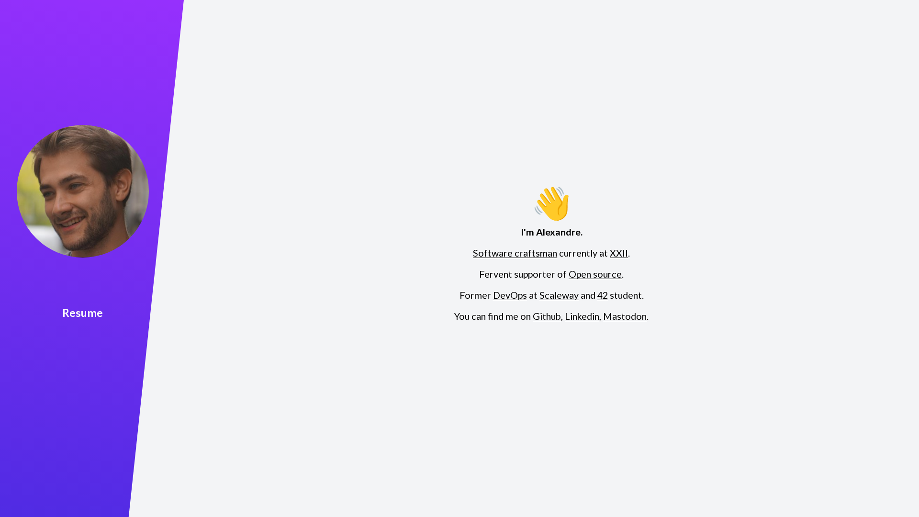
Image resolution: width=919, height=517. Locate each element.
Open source (595, 274)
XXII (619, 253)
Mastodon (625, 316)
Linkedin (582, 316)
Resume (82, 312)
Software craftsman (515, 253)
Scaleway (559, 295)
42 (602, 295)
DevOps (510, 295)
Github (547, 316)
